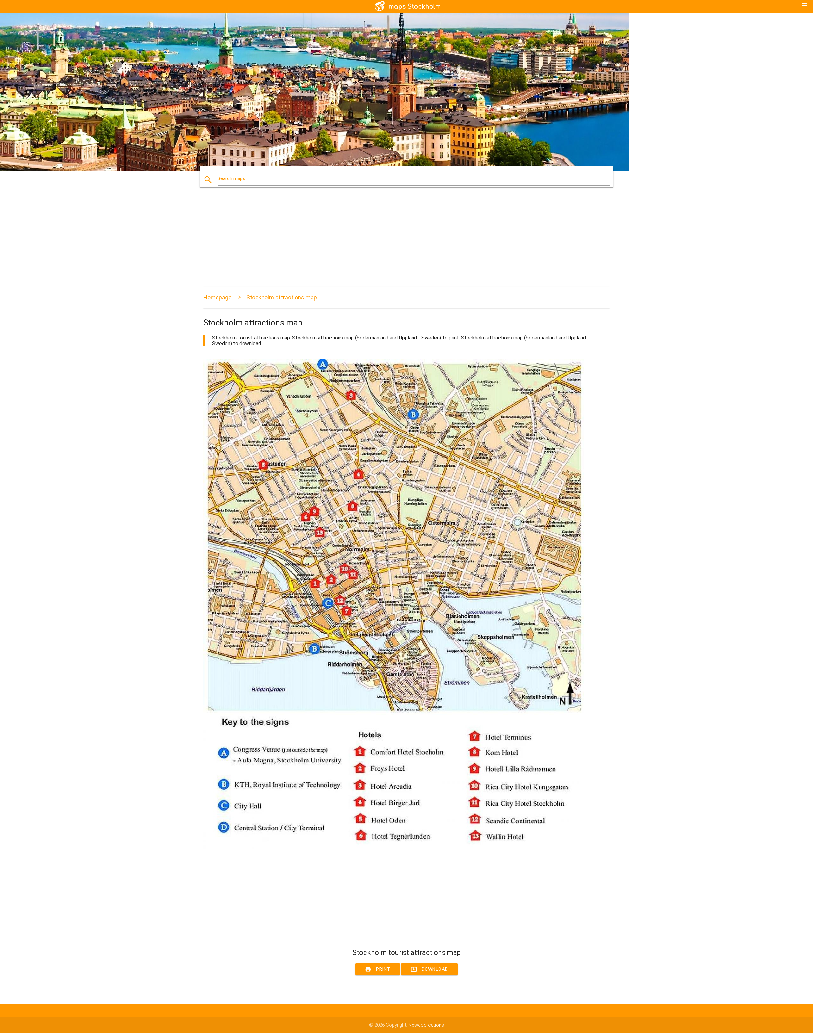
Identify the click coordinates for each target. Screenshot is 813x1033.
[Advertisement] (393, 242)
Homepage (217, 297)
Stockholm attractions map (281, 297)
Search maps (231, 178)
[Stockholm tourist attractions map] (393, 848)
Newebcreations (426, 1025)
